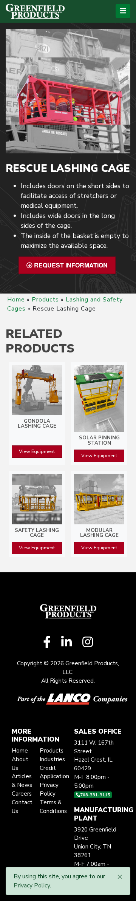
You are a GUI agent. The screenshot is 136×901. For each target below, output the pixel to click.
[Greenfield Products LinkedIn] (66, 643)
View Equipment (37, 451)
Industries (52, 759)
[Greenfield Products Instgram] (88, 643)
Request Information (70, 265)
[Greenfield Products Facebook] (46, 643)
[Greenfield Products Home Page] (35, 11)
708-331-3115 (95, 795)
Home (16, 299)
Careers (22, 793)
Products (45, 299)
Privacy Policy (32, 885)
